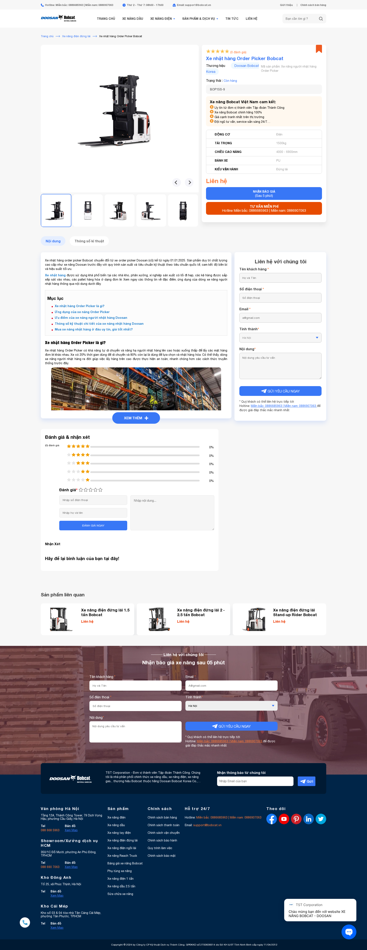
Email (245, 309)
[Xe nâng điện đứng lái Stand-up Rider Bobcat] (254, 619)
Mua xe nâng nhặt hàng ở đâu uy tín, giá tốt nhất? (94, 329)
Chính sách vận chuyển (164, 832)
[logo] (58, 24)
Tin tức (232, 18)
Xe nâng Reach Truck (122, 855)
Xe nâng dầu (132, 18)
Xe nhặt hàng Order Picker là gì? (79, 306)
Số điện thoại (251, 289)
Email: (203, 825)
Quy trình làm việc (160, 848)
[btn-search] (321, 19)
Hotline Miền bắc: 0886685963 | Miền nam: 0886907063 (264, 208)
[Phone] (25, 923)
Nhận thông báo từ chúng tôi (241, 773)
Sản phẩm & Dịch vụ (198, 18)
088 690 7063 (50, 867)
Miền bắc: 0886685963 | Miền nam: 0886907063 (284, 406)
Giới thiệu (286, 5)
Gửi (309, 781)
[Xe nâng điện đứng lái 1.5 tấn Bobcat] (62, 619)
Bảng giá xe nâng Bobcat (125, 863)
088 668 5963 (50, 830)
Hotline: (223, 817)
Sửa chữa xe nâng (120, 894)
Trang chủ (106, 18)
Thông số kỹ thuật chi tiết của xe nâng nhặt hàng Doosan (99, 323)
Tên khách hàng (254, 269)
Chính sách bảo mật (162, 855)
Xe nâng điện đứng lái (122, 840)
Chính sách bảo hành (162, 840)
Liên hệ (251, 18)
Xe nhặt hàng (55, 275)
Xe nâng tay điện (119, 832)
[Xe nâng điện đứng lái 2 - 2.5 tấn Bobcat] (158, 619)
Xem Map (71, 830)
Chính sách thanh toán (163, 825)
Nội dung (247, 349)
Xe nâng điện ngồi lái (121, 848)
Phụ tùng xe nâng (119, 871)
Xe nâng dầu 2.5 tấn (121, 886)
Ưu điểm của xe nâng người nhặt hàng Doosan (91, 317)
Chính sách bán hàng (313, 5)
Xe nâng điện (161, 18)
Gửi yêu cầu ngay (283, 391)
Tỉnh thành (249, 329)
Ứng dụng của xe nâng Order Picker (82, 312)
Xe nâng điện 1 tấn (120, 878)
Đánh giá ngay (93, 525)
